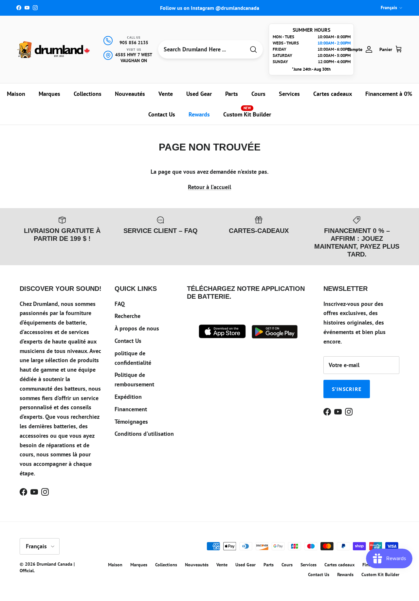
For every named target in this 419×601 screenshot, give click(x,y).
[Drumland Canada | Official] (54, 49)
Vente (165, 93)
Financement (131, 409)
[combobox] (202, 49)
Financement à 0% (388, 93)
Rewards (199, 114)
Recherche (127, 316)
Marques (49, 93)
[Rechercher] (253, 49)
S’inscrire (347, 389)
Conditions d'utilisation (144, 433)
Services (289, 93)
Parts (231, 93)
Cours (258, 93)
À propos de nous (137, 328)
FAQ (120, 304)
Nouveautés (130, 93)
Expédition (128, 396)
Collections (87, 93)
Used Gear (199, 93)
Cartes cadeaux (332, 93)
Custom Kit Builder (247, 112)
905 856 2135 (133, 42)
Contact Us (161, 114)
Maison (16, 93)
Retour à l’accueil (209, 187)
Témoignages (131, 421)
